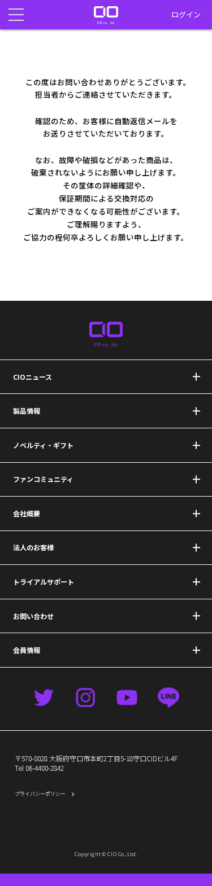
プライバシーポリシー (40, 793)
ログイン (186, 15)
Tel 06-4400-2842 (39, 768)
